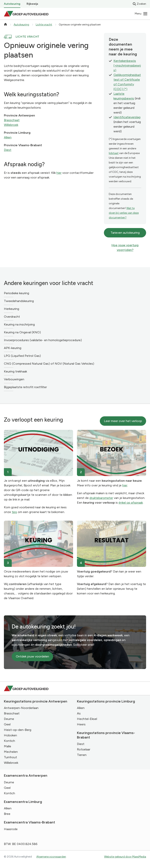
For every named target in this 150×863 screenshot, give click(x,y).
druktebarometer (101, 498)
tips (14, 512)
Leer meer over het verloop (123, 421)
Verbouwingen (14, 379)
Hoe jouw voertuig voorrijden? (125, 247)
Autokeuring (12, 3)
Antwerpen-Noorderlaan (21, 708)
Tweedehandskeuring (19, 301)
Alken (8, 137)
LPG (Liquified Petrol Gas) (22, 356)
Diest (7, 150)
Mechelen (11, 752)
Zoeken (141, 3)
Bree (7, 814)
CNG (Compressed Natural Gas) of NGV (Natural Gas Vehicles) (49, 363)
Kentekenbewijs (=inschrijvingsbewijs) (127, 65)
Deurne (9, 719)
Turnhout (10, 757)
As (79, 713)
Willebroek (11, 125)
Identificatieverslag (126, 117)
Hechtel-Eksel (87, 719)
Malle (7, 746)
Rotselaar (83, 749)
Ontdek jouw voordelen (32, 656)
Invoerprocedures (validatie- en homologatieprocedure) (43, 340)
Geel (7, 724)
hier (59, 173)
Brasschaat (12, 120)
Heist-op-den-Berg (17, 730)
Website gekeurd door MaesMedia (125, 856)
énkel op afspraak (131, 502)
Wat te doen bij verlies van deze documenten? (124, 213)
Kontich (9, 741)
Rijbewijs (32, 3)
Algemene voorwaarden (51, 856)
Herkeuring (11, 309)
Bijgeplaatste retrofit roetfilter (25, 387)
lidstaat (114, 153)
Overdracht (12, 316)
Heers (81, 724)
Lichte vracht (44, 24)
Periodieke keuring (16, 293)
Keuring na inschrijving (19, 324)
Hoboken (10, 735)
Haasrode (11, 829)
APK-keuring (12, 348)
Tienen (82, 755)
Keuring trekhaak (15, 371)
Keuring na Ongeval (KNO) (22, 332)
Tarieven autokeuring (125, 232)
